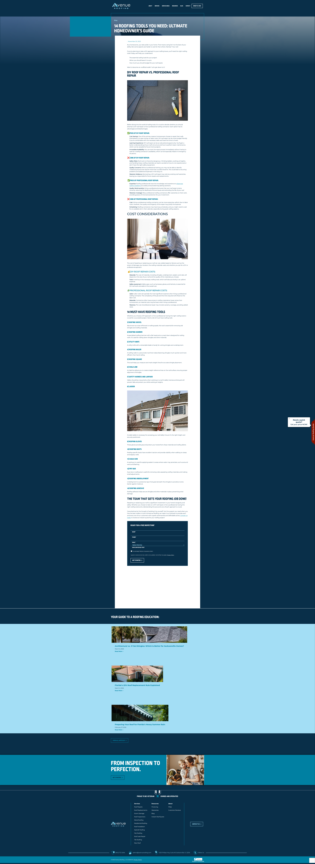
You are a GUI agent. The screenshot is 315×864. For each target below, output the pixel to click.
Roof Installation (139, 826)
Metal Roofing (138, 820)
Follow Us (201, 852)
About (150, 6)
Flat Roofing (138, 833)
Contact (188, 6)
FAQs (170, 807)
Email (134, 542)
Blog (181, 6)
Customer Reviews (174, 810)
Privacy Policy (170, 555)
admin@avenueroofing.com (142, 852)
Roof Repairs (138, 807)
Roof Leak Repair (139, 836)
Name (134, 532)
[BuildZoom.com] (198, 859)
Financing (155, 807)
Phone (134, 537)
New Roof (137, 843)
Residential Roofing (140, 823)
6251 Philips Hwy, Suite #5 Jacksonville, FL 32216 (174, 852)
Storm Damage (139, 813)
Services (157, 6)
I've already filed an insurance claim (143, 551)
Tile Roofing (138, 839)
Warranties (155, 810)
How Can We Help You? (138, 547)
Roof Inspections (139, 816)
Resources (155, 803)
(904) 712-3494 (197, 6)
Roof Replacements (140, 810)
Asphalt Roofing (139, 830)
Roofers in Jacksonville (198, 861)
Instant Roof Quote (158, 816)
